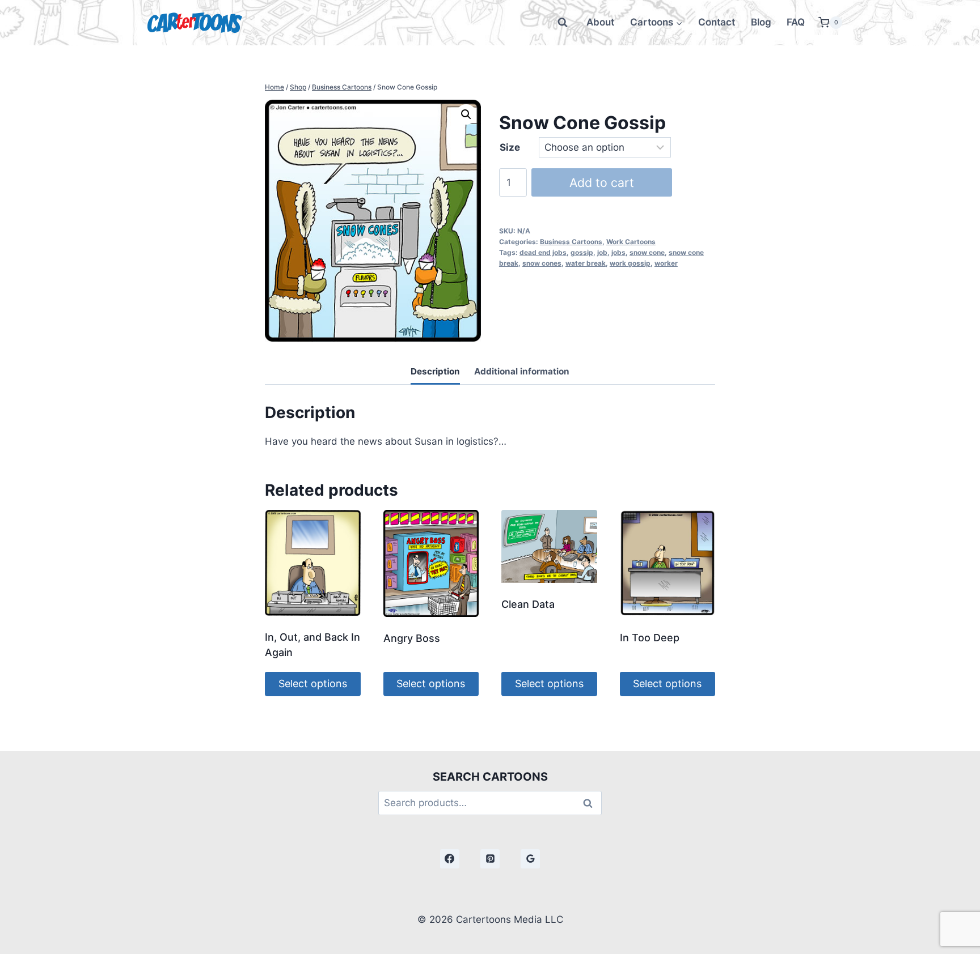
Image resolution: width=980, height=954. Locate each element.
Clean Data (528, 604)
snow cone (647, 252)
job (602, 252)
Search (591, 803)
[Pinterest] (490, 858)
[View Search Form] (562, 22)
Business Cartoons (571, 241)
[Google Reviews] (530, 858)
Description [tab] (435, 371)
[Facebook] (449, 858)
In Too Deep (649, 638)
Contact (716, 22)
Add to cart (601, 182)
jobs (618, 252)
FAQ (796, 22)
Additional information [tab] (521, 371)
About (600, 22)
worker (666, 263)
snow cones (541, 263)
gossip (582, 252)
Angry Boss (411, 638)
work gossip (630, 263)
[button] (466, 114)
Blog (761, 22)
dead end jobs (543, 252)
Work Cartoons (631, 241)
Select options (312, 683)
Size (510, 147)
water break (585, 263)
